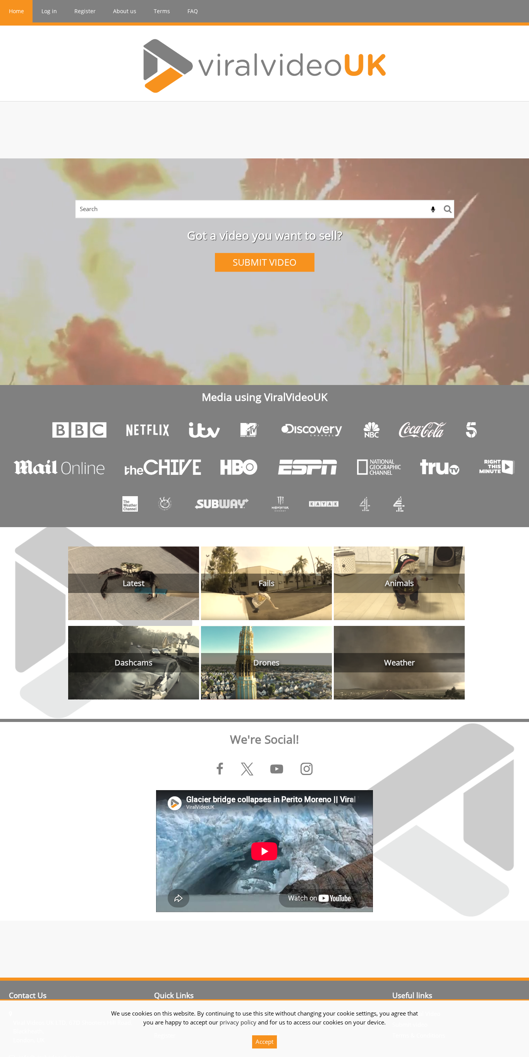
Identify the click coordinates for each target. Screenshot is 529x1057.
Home (16, 11)
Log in (49, 11)
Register (85, 11)
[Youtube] (276, 769)
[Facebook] (219, 769)
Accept (264, 1041)
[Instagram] (307, 769)
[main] (264, 539)
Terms (162, 11)
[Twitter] (247, 769)
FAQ (192, 11)
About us (124, 11)
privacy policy (238, 1022)
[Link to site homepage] (264, 66)
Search (447, 209)
